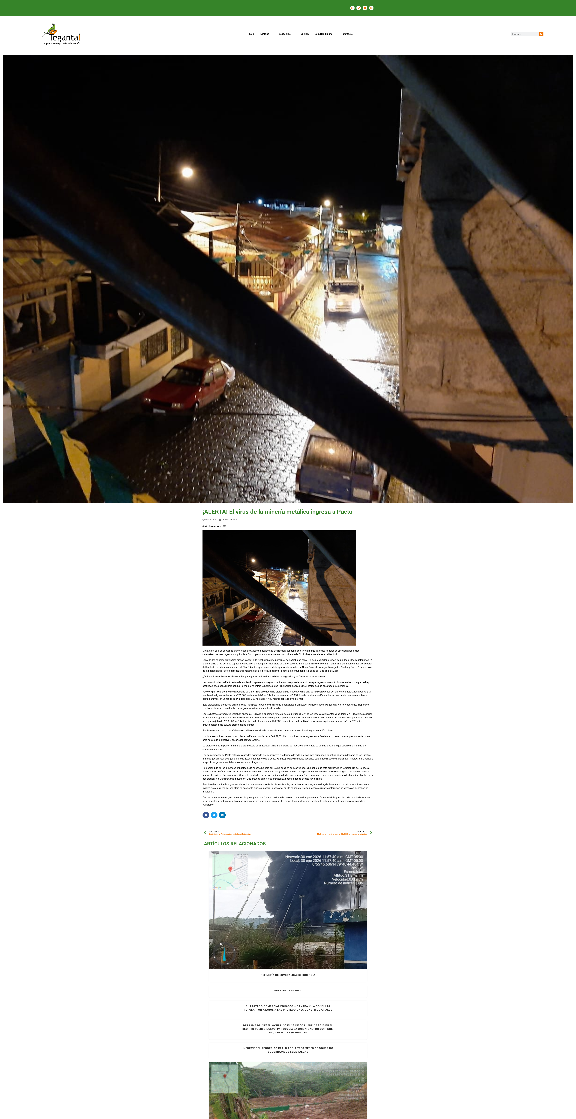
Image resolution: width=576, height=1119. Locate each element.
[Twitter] (358, 8)
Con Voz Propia (281, 1113)
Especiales (285, 34)
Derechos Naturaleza (277, 914)
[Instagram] (371, 8)
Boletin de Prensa (288, 990)
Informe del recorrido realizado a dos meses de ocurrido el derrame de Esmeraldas (288, 1107)
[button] (205, 815)
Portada (311, 914)
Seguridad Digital (324, 34)
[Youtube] (365, 8)
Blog (263, 914)
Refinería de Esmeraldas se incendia (288, 908)
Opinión (304, 34)
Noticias (264, 34)
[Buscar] (541, 34)
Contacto (348, 34)
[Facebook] (352, 8)
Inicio (251, 34)
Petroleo (302, 914)
